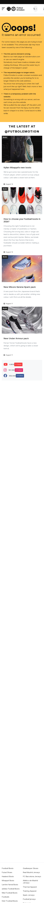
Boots (5, 137)
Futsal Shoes (7, 872)
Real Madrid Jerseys (31, 872)
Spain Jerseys (29, 895)
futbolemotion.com (32, 56)
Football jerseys (29, 899)
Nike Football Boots (9, 893)
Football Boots (7, 868)
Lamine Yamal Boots (10, 884)
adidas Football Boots (11, 889)
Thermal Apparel (30, 887)
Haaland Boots (8, 876)
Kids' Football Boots (10, 901)
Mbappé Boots (8, 880)
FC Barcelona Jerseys (32, 876)
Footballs (5, 897)
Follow (18, 364)
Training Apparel (29, 891)
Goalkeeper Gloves (30, 868)
